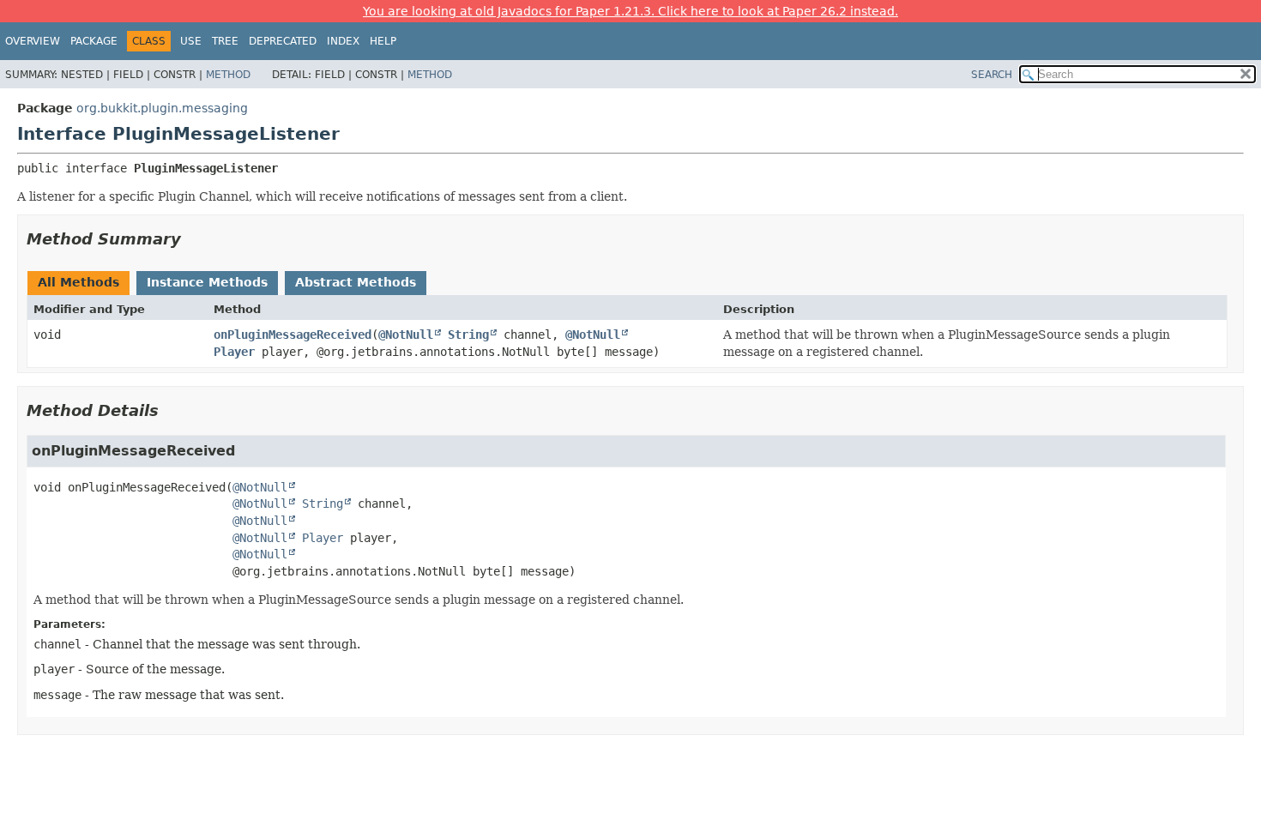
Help (383, 41)
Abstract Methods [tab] (355, 282)
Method (228, 75)
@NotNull (405, 334)
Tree (225, 41)
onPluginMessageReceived (292, 334)
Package (94, 41)
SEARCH (991, 75)
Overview (32, 41)
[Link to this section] (193, 239)
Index (343, 41)
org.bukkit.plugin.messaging (162, 108)
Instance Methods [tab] (207, 282)
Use (191, 41)
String (468, 334)
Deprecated (283, 41)
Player (234, 352)
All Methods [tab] (78, 282)
